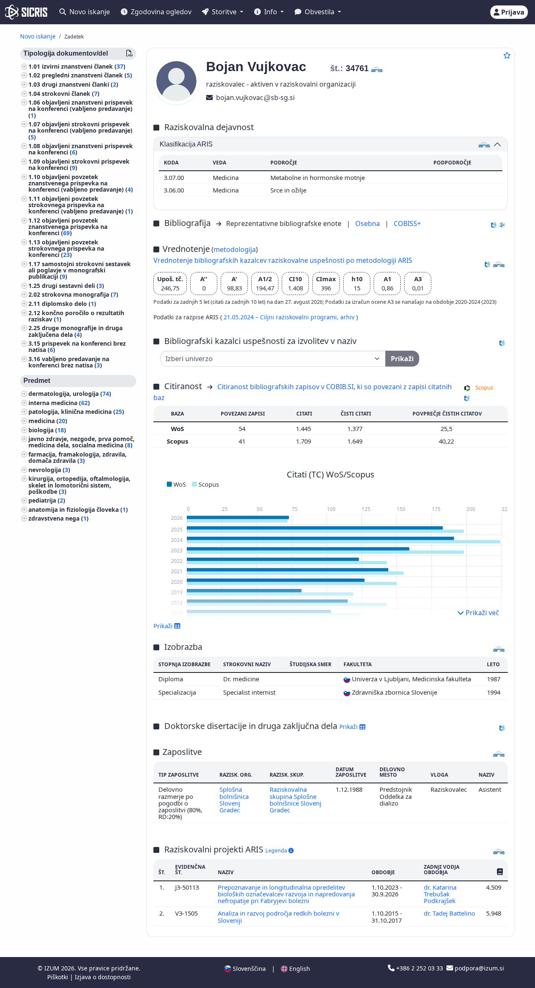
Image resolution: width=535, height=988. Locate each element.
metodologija (235, 249)
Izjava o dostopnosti (103, 977)
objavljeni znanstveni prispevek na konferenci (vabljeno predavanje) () (80, 109)
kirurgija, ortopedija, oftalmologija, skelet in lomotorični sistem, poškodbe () (79, 485)
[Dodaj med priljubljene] (507, 55)
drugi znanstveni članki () (80, 84)
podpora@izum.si (478, 968)
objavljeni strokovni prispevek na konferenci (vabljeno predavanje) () (80, 131)
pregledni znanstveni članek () (87, 76)
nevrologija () (49, 470)
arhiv (348, 317)
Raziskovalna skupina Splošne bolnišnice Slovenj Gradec (295, 799)
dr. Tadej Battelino (449, 913)
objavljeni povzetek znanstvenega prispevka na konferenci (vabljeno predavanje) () (80, 183)
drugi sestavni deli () (73, 286)
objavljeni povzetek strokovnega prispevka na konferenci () (66, 248)
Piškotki (58, 977)
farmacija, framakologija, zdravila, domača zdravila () (77, 457)
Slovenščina (248, 969)
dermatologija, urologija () (69, 394)
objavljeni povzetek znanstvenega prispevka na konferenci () (67, 226)
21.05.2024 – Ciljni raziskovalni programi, (282, 317)
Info (270, 11)
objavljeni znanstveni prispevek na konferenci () (80, 149)
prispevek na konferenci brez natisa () (77, 347)
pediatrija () (46, 501)
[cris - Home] (26, 12)
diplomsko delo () (69, 304)
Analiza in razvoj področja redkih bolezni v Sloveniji (278, 916)
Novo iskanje (89, 11)
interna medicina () (59, 403)
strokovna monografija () (80, 295)
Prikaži (349, 727)
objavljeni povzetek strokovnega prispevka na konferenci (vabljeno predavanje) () (80, 205)
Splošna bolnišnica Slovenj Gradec (234, 799)
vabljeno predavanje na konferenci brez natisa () (68, 362)
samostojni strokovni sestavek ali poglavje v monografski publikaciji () (79, 270)
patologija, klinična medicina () (76, 412)
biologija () (47, 430)
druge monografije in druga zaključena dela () (75, 331)
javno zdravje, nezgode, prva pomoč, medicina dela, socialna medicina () (81, 442)
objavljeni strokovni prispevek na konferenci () (79, 164)
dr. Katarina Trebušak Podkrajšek (440, 894)
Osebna (368, 223)
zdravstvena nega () (58, 519)
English (299, 969)
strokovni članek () (70, 94)
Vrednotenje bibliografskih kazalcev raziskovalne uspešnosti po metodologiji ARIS (282, 260)
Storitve (224, 11)
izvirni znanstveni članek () (83, 66)
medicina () (47, 421)
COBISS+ (407, 223)
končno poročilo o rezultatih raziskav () (76, 316)
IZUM (52, 968)
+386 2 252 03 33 (420, 968)
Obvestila (319, 11)
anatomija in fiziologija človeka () (78, 509)
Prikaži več (481, 612)
